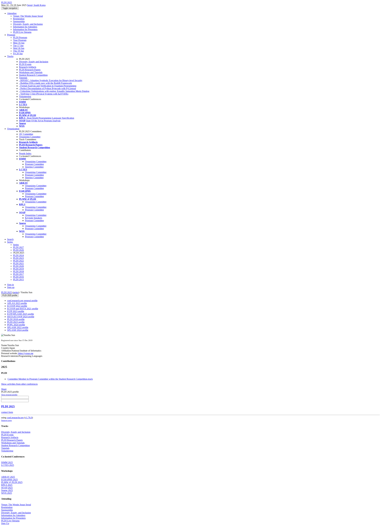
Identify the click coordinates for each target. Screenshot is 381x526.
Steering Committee (34, 167)
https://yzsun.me (25, 353)
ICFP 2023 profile (15, 311)
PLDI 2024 (18, 255)
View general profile (9, 394)
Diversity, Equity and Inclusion (33, 61)
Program (11, 35)
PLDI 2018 (18, 271)
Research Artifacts (27, 67)
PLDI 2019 (18, 269)
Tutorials (23, 77)
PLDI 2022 (18, 260)
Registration (18, 18)
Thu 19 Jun (18, 51)
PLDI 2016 (18, 277)
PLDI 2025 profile (9, 295)
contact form (7, 412)
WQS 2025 (6, 493)
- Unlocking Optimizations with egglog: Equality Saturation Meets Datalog (54, 91)
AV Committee (26, 134)
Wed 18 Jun (18, 48)
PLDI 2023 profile (16, 322)
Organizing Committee (29, 136)
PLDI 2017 (18, 274)
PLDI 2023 (18, 258)
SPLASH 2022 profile (17, 327)
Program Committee (34, 164)
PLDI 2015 (18, 279)
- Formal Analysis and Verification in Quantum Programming (47, 86)
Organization (13, 128)
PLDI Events (25, 64)
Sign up (10, 287)
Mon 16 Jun (18, 43)
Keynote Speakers (33, 218)
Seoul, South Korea (36, 5)
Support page (6, 420)
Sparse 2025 (7, 490)
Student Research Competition (33, 75)
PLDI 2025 (6, 292)
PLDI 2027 (18, 247)
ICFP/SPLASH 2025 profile (20, 314)
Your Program (19, 40)
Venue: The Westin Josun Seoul (28, 16)
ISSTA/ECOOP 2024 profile (20, 316)
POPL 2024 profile (16, 324)
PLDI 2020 (18, 266)
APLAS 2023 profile (17, 303)
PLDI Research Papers (29, 69)
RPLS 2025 (6, 485)
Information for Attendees (25, 26)
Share (4, 389)
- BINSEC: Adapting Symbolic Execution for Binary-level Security (50, 80)
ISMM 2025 (7, 462)
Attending (12, 13)
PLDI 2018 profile (16, 319)
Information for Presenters (25, 29)
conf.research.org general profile (22, 300)
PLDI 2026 (18, 250)
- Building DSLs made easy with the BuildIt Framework (45, 83)
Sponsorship (19, 21)
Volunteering (25, 96)
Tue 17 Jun (18, 45)
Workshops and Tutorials (30, 72)
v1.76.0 (28, 417)
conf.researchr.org (15, 417)
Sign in (10, 284)
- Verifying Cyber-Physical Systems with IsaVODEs (43, 94)
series (15, 292)
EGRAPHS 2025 (9, 479)
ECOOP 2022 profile (17, 306)
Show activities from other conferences (19, 384)
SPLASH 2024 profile (17, 330)
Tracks (10, 56)
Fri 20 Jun (18, 53)
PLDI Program (20, 37)
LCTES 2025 (7, 465)
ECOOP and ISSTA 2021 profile (22, 308)
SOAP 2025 (7, 487)
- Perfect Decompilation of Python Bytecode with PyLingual (47, 88)
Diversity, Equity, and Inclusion (28, 24)
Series (16, 244)
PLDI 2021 (18, 263)
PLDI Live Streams (22, 32)
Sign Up (5, 523)
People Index (25, 153)
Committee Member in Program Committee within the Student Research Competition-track (50, 379)
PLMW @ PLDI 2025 (11, 482)
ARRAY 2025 (8, 477)
